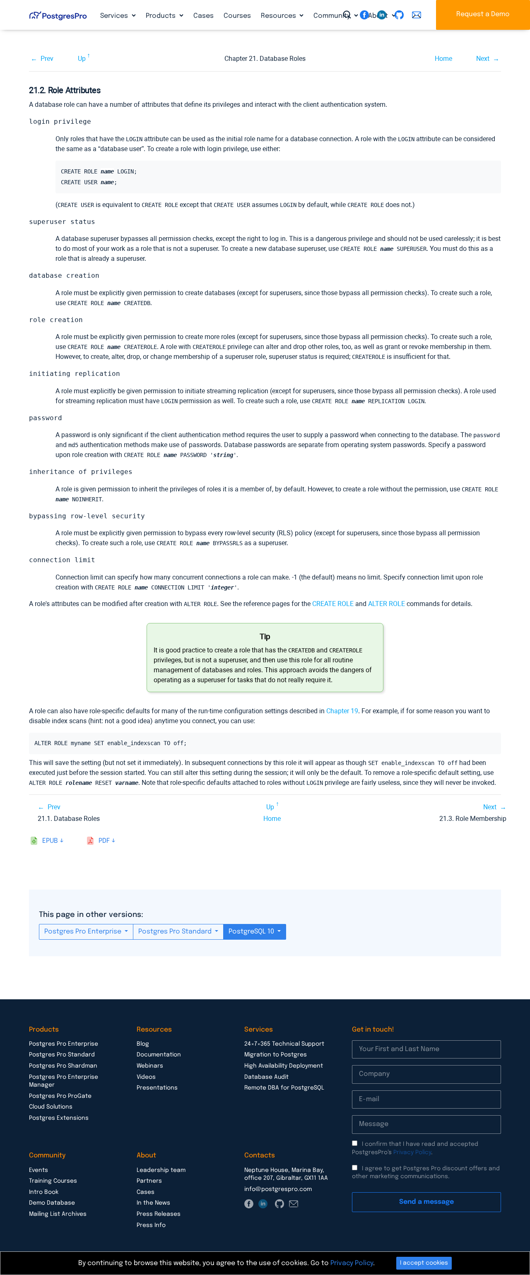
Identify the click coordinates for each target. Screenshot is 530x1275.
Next (482, 59)
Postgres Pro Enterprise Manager (63, 1081)
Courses (237, 15)
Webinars (150, 1066)
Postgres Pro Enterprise (83, 931)
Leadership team (161, 1170)
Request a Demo (483, 14)
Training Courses (53, 1181)
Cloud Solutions (50, 1107)
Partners (149, 1181)
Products (161, 15)
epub (50, 840)
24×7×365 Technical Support (284, 1044)
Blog (143, 1044)
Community (332, 15)
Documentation (159, 1055)
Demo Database (52, 1203)
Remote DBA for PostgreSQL (284, 1088)
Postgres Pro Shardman (63, 1066)
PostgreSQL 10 (252, 931)
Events (38, 1170)
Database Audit (266, 1077)
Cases (203, 15)
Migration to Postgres (275, 1055)
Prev (47, 59)
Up (82, 59)
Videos (146, 1077)
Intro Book (43, 1192)
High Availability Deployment (283, 1066)
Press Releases (159, 1214)
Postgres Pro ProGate (60, 1096)
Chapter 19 (342, 711)
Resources (279, 15)
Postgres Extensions (59, 1118)
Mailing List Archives (58, 1214)
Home (443, 59)
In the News (153, 1203)
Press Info (151, 1225)
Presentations (157, 1088)
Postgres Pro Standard (175, 931)
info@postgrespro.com (278, 1189)
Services (115, 15)
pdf (104, 840)
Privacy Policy (412, 1152)
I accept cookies (424, 1263)
